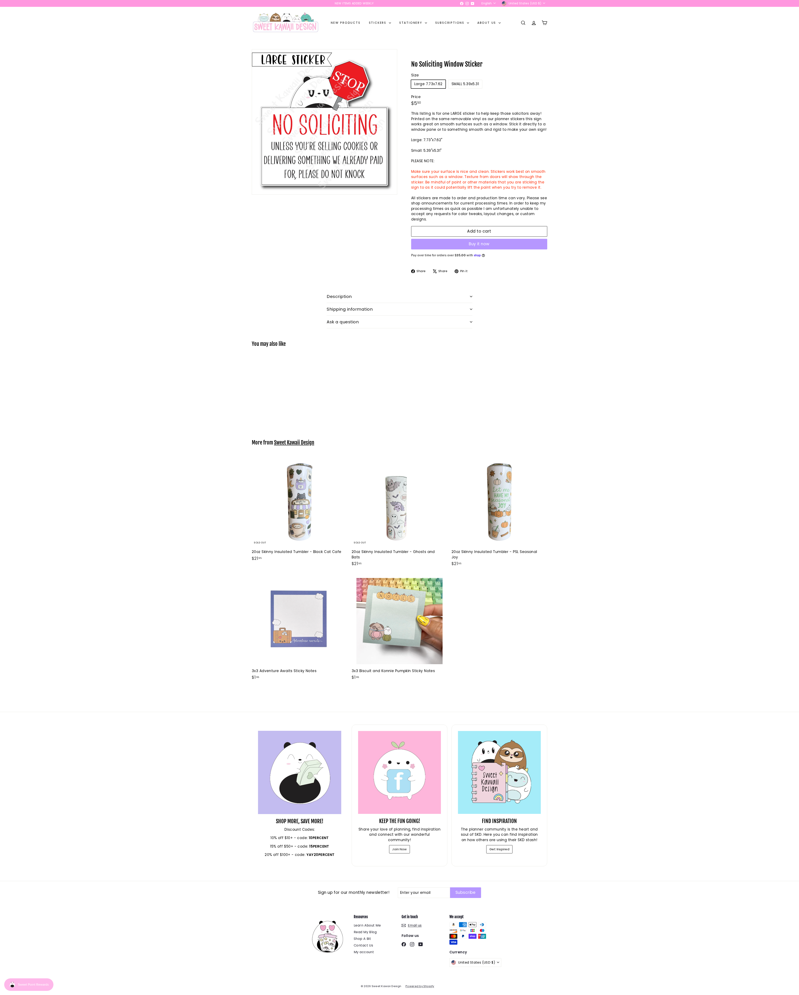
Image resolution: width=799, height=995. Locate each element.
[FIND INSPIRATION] (499, 772)
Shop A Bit (362, 938)
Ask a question (343, 322)
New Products (346, 23)
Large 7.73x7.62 (428, 83)
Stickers (378, 23)
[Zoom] (324, 121)
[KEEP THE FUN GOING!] (399, 772)
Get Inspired (499, 849)
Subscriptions (450, 23)
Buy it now (479, 244)
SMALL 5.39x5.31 (465, 83)
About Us (487, 23)
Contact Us (363, 945)
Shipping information (350, 309)
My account (364, 952)
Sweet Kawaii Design (294, 442)
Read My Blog (365, 932)
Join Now (399, 849)
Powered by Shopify (420, 986)
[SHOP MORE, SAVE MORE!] (299, 772)
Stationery (411, 23)
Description (339, 296)
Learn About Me (367, 925)
